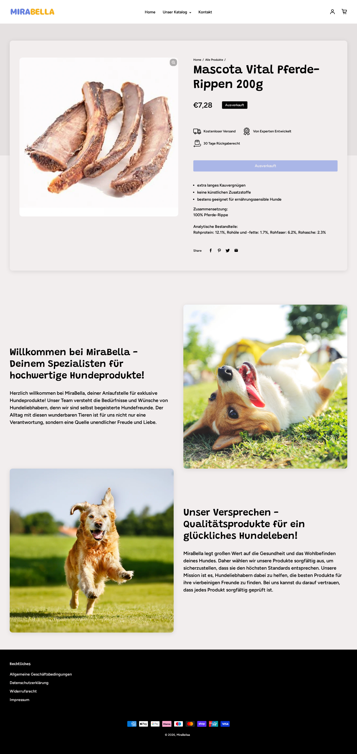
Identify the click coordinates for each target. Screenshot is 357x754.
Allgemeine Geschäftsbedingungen (41, 674)
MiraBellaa (183, 735)
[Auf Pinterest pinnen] (219, 251)
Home (150, 12)
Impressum (19, 699)
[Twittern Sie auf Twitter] (228, 251)
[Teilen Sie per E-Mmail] (236, 251)
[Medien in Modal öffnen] (173, 62)
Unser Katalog (175, 12)
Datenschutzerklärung (29, 682)
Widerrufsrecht (23, 691)
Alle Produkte (214, 59)
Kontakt (205, 12)
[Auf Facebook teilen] (211, 251)
